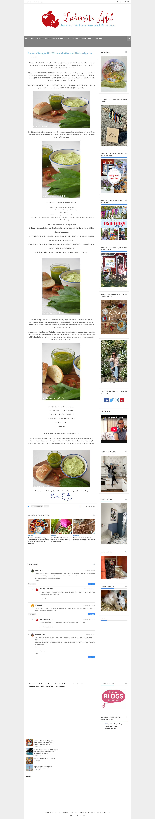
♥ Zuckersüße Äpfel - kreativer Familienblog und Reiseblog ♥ (74, 812)
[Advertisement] (114, 649)
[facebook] (120, 2)
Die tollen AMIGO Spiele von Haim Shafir (44, 759)
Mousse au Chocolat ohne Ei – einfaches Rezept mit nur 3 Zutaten (84, 539)
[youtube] (118, 2)
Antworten (92, 584)
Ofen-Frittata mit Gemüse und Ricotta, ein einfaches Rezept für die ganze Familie (60, 539)
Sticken (45, 38)
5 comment (34, 57)
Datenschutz (29, 2)
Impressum (36, 2)
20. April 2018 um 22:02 (89, 605)
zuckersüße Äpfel (46, 589)
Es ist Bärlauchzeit (36, 506)
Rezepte (60, 38)
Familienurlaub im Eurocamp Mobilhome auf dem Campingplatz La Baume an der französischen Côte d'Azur (45, 751)
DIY (32, 38)
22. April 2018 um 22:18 (89, 619)
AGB (42, 2)
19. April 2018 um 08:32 (89, 570)
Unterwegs (69, 38)
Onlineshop (98, 38)
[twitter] (125, 2)
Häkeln (38, 38)
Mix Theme (107, 812)
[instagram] (123, 2)
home (26, 38)
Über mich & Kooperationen (83, 38)
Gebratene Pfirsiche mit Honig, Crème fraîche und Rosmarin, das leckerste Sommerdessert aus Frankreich (38, 540)
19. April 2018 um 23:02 (89, 589)
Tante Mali (39, 570)
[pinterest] (128, 2)
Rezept (46, 506)
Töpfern (52, 38)
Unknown (38, 605)
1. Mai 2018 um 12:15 (90, 634)
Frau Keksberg (40, 634)
